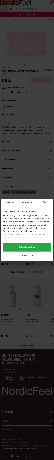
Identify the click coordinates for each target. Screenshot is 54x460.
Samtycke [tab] (9, 202)
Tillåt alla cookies (27, 247)
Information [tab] (27, 202)
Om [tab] (44, 202)
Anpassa (25, 255)
